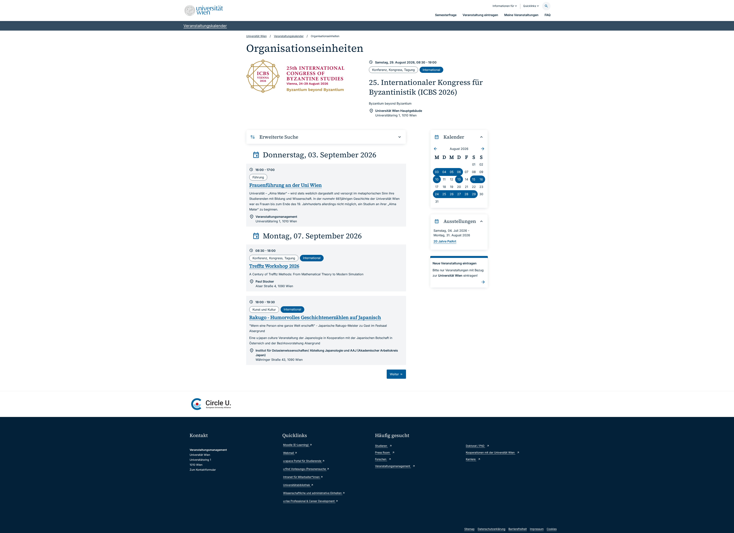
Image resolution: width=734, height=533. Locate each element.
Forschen (381, 459)
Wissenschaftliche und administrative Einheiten (312, 493)
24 (437, 194)
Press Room (383, 452)
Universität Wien (256, 36)
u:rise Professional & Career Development (309, 501)
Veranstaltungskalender (205, 26)
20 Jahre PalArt (445, 241)
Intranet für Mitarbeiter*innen (301, 477)
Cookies (552, 529)
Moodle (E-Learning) (296, 444)
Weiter (395, 374)
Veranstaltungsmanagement (393, 466)
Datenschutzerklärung (491, 529)
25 (444, 194)
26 (452, 194)
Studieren (381, 445)
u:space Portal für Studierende (302, 460)
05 (452, 172)
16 (481, 179)
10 (436, 179)
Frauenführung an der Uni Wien (285, 185)
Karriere (471, 459)
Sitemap (469, 529)
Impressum (537, 529)
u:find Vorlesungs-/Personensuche (305, 468)
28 (466, 194)
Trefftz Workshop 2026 (274, 266)
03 (437, 172)
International (431, 70)
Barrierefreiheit (517, 529)
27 (459, 194)
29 (474, 194)
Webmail (289, 452)
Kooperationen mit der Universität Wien (490, 452)
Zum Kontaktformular (203, 469)
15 (473, 179)
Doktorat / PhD (475, 445)
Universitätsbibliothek (297, 485)
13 (459, 179)
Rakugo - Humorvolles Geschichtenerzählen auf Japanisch (315, 317)
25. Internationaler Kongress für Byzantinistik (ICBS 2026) (426, 87)
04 (444, 172)
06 (459, 172)
